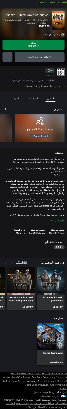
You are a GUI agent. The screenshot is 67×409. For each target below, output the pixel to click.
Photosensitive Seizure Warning (19, 380)
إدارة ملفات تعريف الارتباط (44, 403)
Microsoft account (46, 380)
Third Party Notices (48, 407)
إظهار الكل (21, 262)
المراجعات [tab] (33, 98)
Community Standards (55, 377)
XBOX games (34, 373)
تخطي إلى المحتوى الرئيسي (53, 1)
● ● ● (7, 57)
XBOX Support (23, 377)
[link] (51, 288)
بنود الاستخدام (22, 403)
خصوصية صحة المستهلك (54, 399)
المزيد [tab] (16, 98)
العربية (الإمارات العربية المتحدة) (50, 392)
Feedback (37, 377)
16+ (51, 70)
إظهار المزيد (59, 220)
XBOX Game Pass (51, 373)
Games (63, 388)
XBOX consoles (19, 373)
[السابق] (12, 109)
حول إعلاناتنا (31, 407)
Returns (45, 384)
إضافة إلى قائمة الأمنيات (38, 57)
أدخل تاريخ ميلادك (39, 136)
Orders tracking (58, 384)
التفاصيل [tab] (50, 98)
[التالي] (5, 109)
